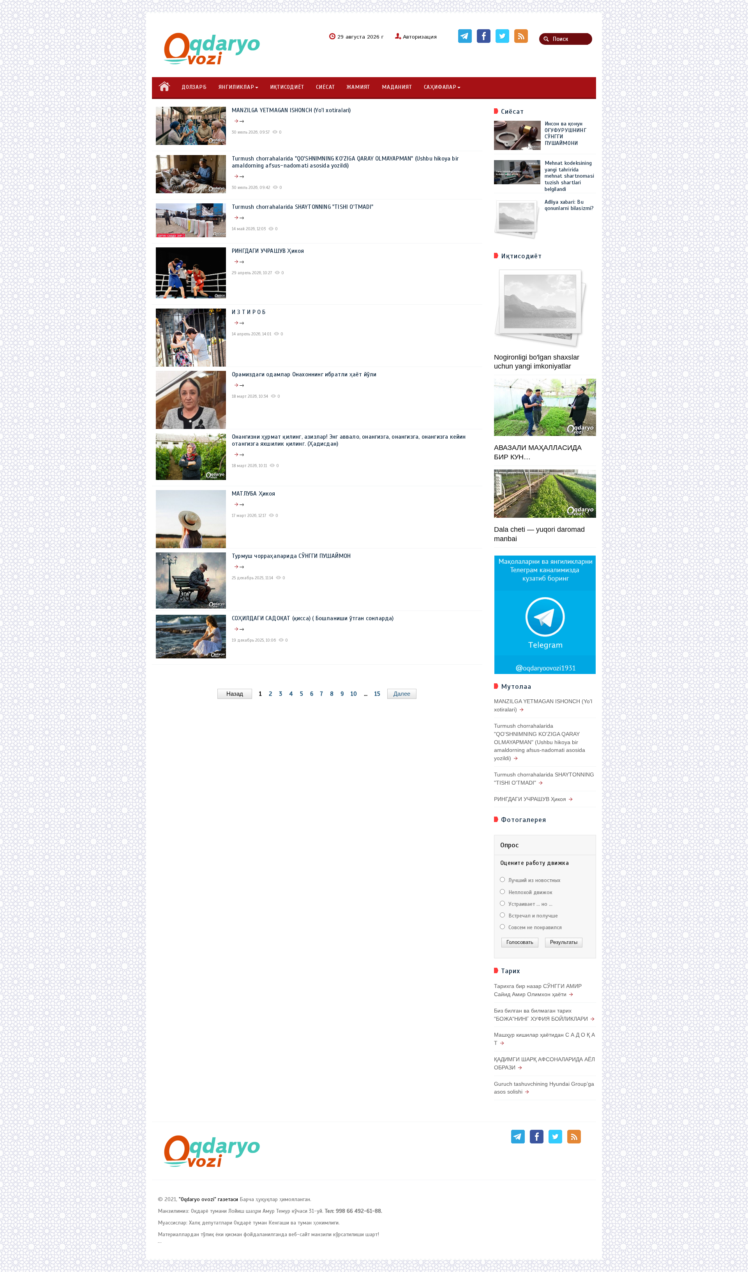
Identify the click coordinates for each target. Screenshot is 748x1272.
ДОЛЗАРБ (194, 87)
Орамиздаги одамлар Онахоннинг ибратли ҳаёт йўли (304, 374)
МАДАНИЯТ (397, 87)
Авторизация (420, 37)
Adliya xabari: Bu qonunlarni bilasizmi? (569, 205)
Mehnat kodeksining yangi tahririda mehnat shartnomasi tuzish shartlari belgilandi (570, 176)
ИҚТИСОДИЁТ (287, 87)
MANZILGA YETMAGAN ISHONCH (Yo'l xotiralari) (291, 110)
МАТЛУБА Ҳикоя (253, 493)
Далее (401, 693)
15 (377, 693)
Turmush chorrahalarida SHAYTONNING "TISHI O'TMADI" (302, 206)
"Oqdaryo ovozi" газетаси (208, 1199)
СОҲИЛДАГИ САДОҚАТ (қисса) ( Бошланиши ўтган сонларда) (313, 618)
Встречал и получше (532, 915)
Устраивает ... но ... (529, 904)
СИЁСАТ (325, 87)
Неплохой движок (529, 892)
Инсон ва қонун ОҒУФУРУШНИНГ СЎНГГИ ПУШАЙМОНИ (565, 133)
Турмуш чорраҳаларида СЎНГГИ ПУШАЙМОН (291, 555)
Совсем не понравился (534, 927)
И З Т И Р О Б (249, 312)
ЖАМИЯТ (358, 87)
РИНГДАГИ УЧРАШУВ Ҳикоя (268, 250)
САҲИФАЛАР (440, 87)
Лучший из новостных (533, 880)
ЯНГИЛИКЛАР (236, 87)
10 (354, 693)
